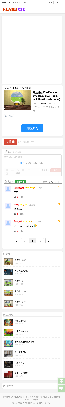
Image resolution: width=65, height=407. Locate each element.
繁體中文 (16, 2)
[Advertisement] (32, 49)
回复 (22, 196)
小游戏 (15, 87)
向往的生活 (19, 188)
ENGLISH (6, 2)
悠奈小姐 (18, 221)
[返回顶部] (61, 380)
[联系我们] (61, 388)
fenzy (17, 205)
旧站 (25, 2)
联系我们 (48, 403)
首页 (7, 87)
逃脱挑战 (9, 115)
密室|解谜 (26, 87)
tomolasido (43, 103)
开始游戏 (32, 128)
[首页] (13, 10)
